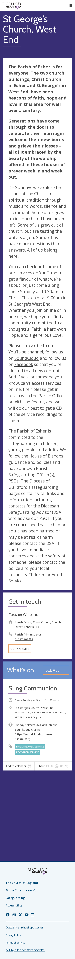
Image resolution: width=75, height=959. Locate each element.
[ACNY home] (11, 5)
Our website (19, 649)
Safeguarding (15, 898)
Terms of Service (15, 942)
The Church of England (22, 883)
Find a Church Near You (22, 890)
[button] (71, 5)
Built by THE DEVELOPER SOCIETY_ (25, 950)
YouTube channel (25, 352)
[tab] (18, 766)
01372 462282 (24, 639)
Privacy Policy (13, 935)
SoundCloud (26, 358)
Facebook (23, 364)
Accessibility (14, 905)
